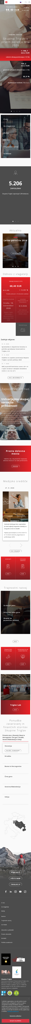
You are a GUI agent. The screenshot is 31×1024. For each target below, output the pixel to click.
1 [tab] (11, 111)
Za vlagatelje (5, 907)
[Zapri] (29, 999)
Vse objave (15, 551)
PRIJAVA (29, 2)
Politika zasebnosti (6, 942)
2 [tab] (14, 111)
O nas (3, 903)
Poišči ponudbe (13, 750)
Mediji (3, 911)
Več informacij (15, 377)
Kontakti (15, 872)
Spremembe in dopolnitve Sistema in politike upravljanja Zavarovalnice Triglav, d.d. (14, 349)
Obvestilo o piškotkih (7, 930)
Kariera (3, 916)
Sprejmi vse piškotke (15, 1020)
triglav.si (15, 884)
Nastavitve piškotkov (15, 1016)
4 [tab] (19, 111)
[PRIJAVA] (29, 2)
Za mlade (4, 924)
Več (8, 573)
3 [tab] (17, 111)
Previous (10, 545)
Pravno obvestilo (6, 934)
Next (21, 545)
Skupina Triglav (6, 979)
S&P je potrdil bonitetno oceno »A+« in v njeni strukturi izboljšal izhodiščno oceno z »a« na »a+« (15, 369)
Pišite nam (15, 878)
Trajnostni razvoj (6, 920)
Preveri (15, 466)
